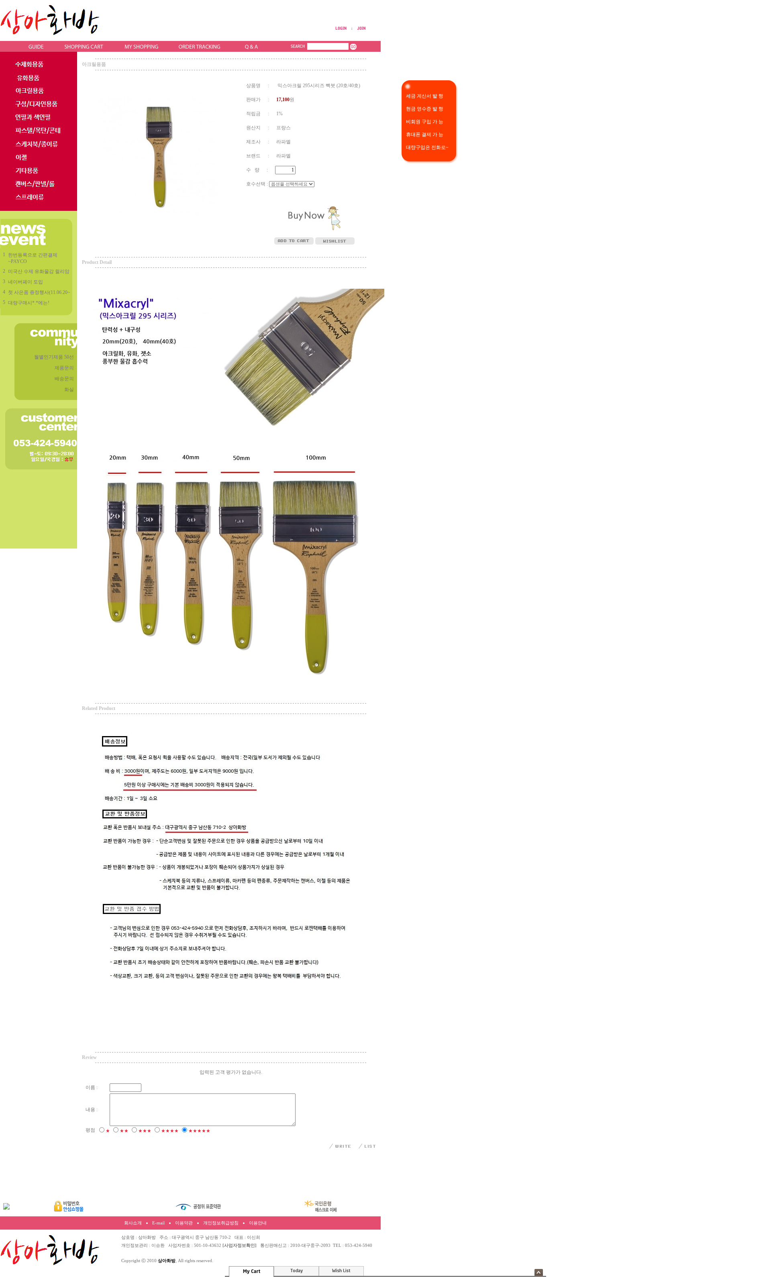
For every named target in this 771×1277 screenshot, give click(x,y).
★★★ (144, 1131)
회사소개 (133, 1223)
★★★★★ (199, 1131)
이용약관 (184, 1223)
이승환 (158, 1245)
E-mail (158, 1223)
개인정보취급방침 (221, 1223)
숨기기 (538, 1272)
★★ (124, 1131)
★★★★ (170, 1131)
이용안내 (258, 1223)
